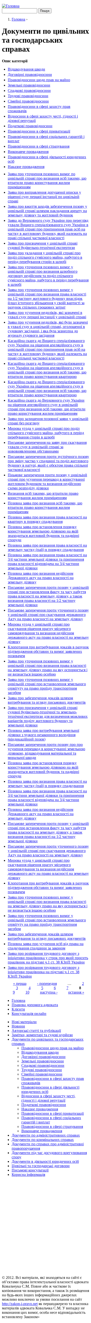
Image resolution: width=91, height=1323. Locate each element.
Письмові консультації (30, 1170)
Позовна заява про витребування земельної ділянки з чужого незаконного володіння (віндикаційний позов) (43, 734)
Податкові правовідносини (30, 126)
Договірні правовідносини (30, 74)
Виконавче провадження (28, 152)
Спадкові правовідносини (29, 90)
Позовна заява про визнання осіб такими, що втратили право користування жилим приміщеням (45, 507)
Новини (18, 1026)
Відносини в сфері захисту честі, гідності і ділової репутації (48, 1098)
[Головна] (10, 6)
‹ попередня (47, 983)
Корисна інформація (28, 1174)
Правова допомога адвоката (35, 1005)
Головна (18, 19)
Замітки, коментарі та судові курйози (42, 1035)
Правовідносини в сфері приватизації (39, 131)
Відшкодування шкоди (26, 69)
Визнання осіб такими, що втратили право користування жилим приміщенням (43, 495)
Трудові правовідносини (28, 96)
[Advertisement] (45, 1226)
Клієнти (18, 1009)
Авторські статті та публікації (36, 1030)
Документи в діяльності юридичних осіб (45, 1161)
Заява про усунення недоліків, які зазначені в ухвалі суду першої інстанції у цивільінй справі (47, 315)
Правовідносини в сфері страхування (38, 146)
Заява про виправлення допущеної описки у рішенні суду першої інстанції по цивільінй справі (44, 196)
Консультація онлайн (29, 1014)
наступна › (49, 992)
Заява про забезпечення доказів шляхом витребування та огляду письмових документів (47, 700)
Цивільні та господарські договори (41, 1166)
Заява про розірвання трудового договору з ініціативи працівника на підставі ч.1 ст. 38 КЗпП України (43, 971)
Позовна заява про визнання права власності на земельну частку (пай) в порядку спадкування (47, 547)
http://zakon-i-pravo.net (20, 1304)
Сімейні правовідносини (28, 101)
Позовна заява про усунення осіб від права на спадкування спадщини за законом (45, 946)
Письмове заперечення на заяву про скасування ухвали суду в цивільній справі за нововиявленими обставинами (47, 446)
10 (27, 992)
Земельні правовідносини (29, 85)
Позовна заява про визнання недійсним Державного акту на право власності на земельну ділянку (41, 577)
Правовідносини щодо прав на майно (39, 80)
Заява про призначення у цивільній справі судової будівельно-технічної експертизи (42, 245)
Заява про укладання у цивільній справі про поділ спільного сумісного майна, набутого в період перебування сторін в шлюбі (45, 257)
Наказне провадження (26, 167)
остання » (76, 992)
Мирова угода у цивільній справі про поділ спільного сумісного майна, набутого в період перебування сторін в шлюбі (46, 432)
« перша (19, 983)
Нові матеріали (24, 1022)
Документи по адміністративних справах (46, 1135)
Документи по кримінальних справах (43, 1140)
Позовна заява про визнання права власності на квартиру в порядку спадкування (47, 519)
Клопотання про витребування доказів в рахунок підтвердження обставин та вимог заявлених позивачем (48, 651)
